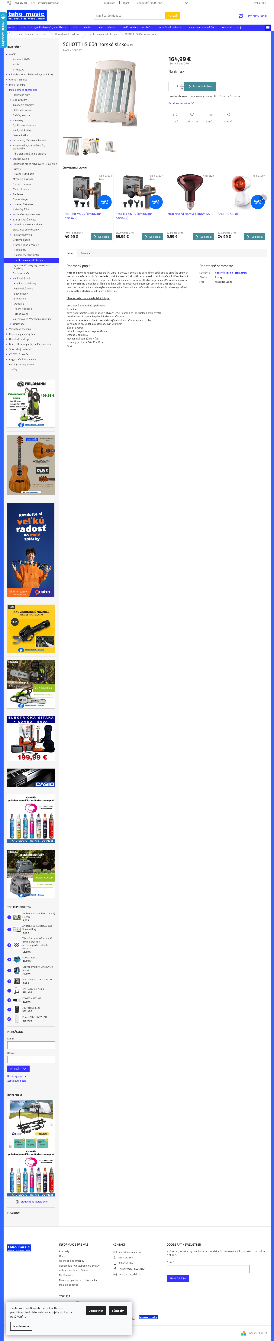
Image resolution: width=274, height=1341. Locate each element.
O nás (126, 3)
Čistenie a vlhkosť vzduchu (28, 225)
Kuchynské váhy (22, 130)
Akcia (16, 65)
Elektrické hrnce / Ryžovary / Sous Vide (35, 164)
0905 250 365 (125, 1258)
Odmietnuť (96, 1311)
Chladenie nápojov (23, 105)
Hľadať (172, 15)
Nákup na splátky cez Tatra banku (78, 1280)
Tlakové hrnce (21, 189)
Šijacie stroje (20, 199)
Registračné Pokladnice (22, 359)
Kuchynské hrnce (23, 289)
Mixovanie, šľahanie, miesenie (30, 140)
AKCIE (12, 54)
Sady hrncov (21, 294)
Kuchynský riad (21, 278)
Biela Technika (17, 85)
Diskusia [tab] (85, 253)
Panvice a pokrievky (25, 283)
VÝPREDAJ (18, 70)
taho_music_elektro (129, 1274)
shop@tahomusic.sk (129, 1252)
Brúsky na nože (21, 240)
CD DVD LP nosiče (18, 354)
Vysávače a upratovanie (26, 215)
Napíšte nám (66, 1275)
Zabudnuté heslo (16, 1081)
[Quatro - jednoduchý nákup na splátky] (30, 550)
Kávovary (18, 120)
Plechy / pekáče (23, 309)
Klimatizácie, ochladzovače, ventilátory (31, 75)
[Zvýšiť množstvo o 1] (182, 84)
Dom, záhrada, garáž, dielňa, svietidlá (30, 344)
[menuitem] (11, 28)
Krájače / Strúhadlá (23, 174)
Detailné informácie (179, 103)
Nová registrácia (16, 1076)
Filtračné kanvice (22, 235)
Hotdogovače (20, 314)
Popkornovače (21, 273)
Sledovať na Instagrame (34, 1202)
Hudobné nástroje (19, 339)
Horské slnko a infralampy (28, 260)
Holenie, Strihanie (23, 204)
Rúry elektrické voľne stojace (29, 154)
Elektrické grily (21, 95)
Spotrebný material (20, 349)
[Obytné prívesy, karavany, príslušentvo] (148, 1317)
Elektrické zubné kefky (26, 230)
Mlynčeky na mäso (23, 179)
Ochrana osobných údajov (73, 1270)
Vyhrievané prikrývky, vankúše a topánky (32, 266)
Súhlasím (118, 1311)
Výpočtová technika (20, 329)
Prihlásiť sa (18, 1068)
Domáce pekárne (22, 184)
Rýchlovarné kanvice (24, 125)
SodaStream (20, 100)
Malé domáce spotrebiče (23, 90)
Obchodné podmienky (149, 3)
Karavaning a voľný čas (22, 334)
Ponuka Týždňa (21, 59)
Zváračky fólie (21, 209)
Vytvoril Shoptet (258, 1333)
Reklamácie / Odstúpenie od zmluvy (79, 1266)
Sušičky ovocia (21, 115)
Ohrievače (19, 324)
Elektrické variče (22, 110)
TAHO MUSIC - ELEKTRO (131, 1269)
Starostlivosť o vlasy (24, 220)
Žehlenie (18, 194)
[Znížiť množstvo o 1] (182, 88)
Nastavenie (21, 1326)
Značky (13, 369)
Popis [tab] (70, 253)
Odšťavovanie (21, 159)
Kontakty (110, 3)
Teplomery (20, 250)
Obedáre (19, 304)
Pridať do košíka (202, 86)
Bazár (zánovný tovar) (21, 365)
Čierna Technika (18, 80)
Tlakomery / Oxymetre (27, 255)
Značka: (72, 50)
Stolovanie (20, 299)
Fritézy (17, 169)
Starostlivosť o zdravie (26, 245)
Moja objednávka (68, 1285)
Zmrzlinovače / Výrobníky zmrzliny (32, 319)
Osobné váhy (20, 135)
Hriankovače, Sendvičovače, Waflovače (29, 147)
